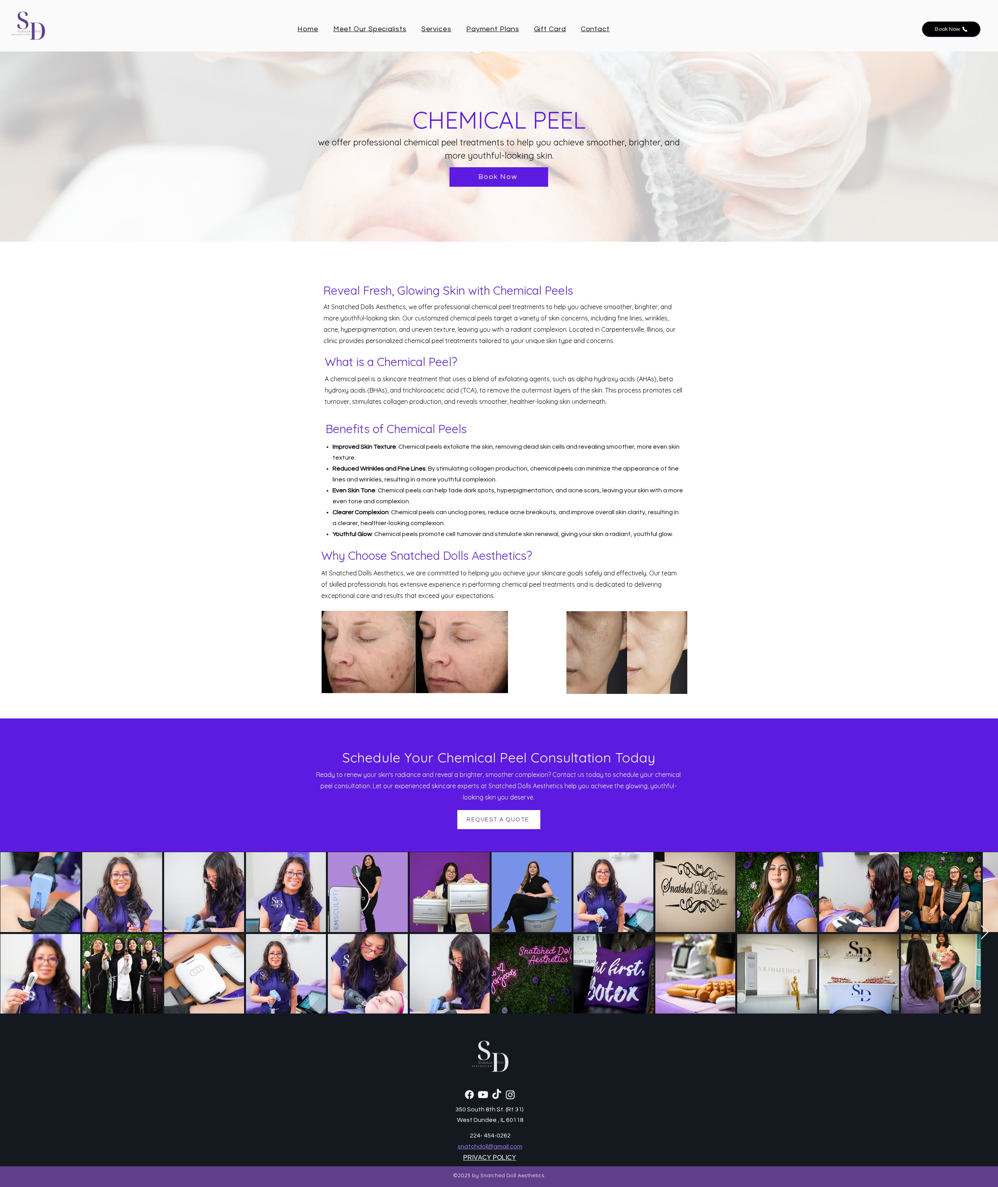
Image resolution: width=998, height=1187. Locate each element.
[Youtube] (483, 1094)
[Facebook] (469, 1094)
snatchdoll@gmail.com (490, 1146)
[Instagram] (510, 1094)
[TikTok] (497, 1094)
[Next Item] (984, 932)
